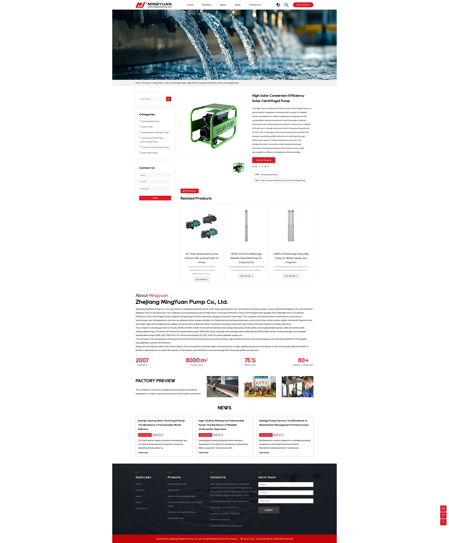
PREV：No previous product (266, 174)
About (223, 5)
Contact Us (255, 5)
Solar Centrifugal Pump (175, 83)
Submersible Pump (150, 121)
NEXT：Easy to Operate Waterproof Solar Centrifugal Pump (280, 180)
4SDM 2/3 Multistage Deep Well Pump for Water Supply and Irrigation (291, 258)
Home (190, 5)
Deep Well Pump (149, 153)
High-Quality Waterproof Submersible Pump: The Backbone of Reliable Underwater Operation (221, 425)
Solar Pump (158, 83)
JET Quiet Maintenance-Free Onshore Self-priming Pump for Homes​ (202, 258)
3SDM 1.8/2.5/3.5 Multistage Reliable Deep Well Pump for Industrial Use (246, 258)
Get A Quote (263, 160)
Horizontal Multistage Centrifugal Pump (217, 8)
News (237, 5)
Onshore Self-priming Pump (155, 147)
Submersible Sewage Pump (155, 132)
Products (206, 5)
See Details (200, 279)
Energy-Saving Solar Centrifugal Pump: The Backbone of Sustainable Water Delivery (161, 425)
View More (143, 452)
